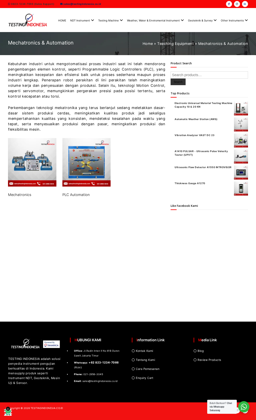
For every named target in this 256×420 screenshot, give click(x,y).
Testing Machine (108, 20)
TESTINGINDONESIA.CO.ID (47, 408)
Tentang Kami (145, 359)
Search (178, 81)
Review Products (209, 359)
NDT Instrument (80, 20)
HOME (62, 20)
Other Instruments (232, 20)
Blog (201, 350)
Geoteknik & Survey (200, 20)
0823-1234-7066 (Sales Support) (32, 3)
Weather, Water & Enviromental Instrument (153, 20)
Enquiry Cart (144, 378)
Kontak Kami (144, 350)
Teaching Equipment (175, 43)
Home (148, 43)
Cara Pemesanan (147, 369)
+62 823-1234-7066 (104, 362)
